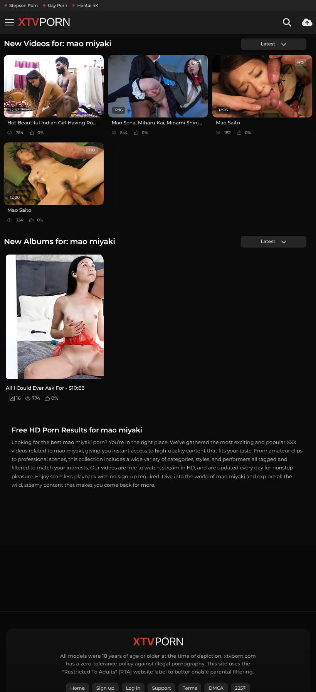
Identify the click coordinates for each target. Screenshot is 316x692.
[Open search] (287, 22)
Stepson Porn (23, 5)
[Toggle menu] (9, 22)
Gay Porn (57, 5)
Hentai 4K (87, 5)
